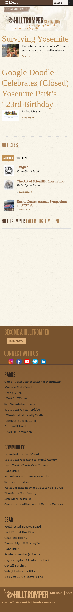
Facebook (19, 361)
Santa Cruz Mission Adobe (22, 409)
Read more (28, 56)
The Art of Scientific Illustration (40, 181)
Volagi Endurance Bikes (20, 571)
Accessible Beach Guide (20, 420)
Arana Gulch (13, 393)
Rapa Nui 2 (11, 470)
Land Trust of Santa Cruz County (26, 465)
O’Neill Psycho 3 (15, 565)
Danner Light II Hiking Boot (23, 543)
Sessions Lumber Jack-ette (22, 554)
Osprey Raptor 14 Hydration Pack (27, 560)
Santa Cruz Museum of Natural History (30, 459)
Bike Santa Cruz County (20, 493)
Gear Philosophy (15, 537)
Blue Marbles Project (18, 499)
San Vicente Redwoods (19, 404)
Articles (8, 158)
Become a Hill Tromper (23, 11)
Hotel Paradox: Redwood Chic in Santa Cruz (33, 487)
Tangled (23, 167)
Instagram (11, 361)
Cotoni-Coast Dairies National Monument (32, 381)
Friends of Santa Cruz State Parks (26, 476)
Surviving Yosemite (35, 38)
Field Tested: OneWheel (21, 532)
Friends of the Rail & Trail (21, 454)
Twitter (35, 361)
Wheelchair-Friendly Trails (23, 415)
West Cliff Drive (15, 398)
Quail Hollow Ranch (18, 432)
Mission (56, 592)
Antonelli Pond (15, 426)
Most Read (22, 158)
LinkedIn (43, 361)
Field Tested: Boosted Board (22, 526)
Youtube (27, 361)
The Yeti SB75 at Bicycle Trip (24, 576)
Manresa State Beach (18, 387)
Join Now (16, 341)
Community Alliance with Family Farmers (33, 504)
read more (24, 191)
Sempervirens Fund (17, 482)
